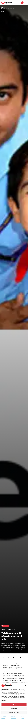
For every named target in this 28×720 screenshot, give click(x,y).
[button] (26, 685)
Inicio (2, 8)
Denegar (14, 708)
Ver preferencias (14, 712)
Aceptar (14, 704)
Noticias (7, 8)
